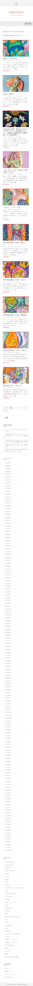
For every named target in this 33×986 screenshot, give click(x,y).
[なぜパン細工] (16, 84)
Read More (6, 71)
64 (25, 408)
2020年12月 (8, 609)
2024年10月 (8, 506)
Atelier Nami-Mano (10, 871)
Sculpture (7, 911)
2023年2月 (8, 540)
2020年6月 (8, 627)
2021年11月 (8, 578)
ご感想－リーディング (11, 943)
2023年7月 (8, 532)
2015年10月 (8, 787)
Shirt (6, 914)
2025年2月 (8, 497)
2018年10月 (8, 684)
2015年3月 (8, 808)
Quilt (6, 905)
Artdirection (8, 868)
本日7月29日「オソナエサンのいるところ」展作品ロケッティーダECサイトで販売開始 (16, 436)
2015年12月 (8, 782)
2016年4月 (8, 770)
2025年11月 (8, 483)
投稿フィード (8, 972)
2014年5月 (8, 836)
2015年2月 (8, 810)
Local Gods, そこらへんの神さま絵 (14, 888)
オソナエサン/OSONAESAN (12, 934)
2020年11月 (8, 612)
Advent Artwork (9, 865)
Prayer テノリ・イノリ (11, 902)
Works (7, 928)
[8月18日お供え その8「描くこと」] (16, 233)
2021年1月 (8, 606)
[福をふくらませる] (16, 48)
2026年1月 (8, 477)
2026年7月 (8, 466)
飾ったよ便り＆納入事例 (11, 957)
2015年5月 (8, 802)
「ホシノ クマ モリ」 (12, 207)
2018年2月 (8, 707)
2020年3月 (8, 635)
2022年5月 (8, 566)
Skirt (6, 920)
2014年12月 (8, 816)
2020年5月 (8, 629)
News (6, 891)
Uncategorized (9, 925)
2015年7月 (8, 796)
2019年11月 (8, 647)
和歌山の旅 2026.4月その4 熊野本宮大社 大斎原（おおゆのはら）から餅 (16, 450)
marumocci (16, 12)
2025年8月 (8, 492)
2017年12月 (8, 713)
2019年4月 (8, 667)
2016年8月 (8, 759)
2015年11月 (8, 785)
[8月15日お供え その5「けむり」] (16, 340)
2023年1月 (8, 543)
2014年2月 (8, 845)
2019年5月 (8, 664)
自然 (6, 954)
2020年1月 (8, 641)
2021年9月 (8, 584)
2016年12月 (8, 747)
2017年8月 (8, 724)
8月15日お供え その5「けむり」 (15, 350)
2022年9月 (8, 555)
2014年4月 (8, 839)
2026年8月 (8, 463)
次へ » (6, 411)
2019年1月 (8, 675)
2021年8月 (8, 586)
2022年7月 (8, 561)
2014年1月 (8, 848)
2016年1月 (8, 779)
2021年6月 (8, 592)
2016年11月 (8, 750)
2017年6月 (8, 730)
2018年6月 (8, 696)
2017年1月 (8, 744)
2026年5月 (8, 469)
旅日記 (7, 948)
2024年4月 (8, 518)
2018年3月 (8, 704)
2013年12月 (8, 851)
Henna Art (8, 885)
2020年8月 (8, 621)
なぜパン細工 (8, 94)
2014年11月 (8, 819)
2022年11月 (8, 549)
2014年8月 (8, 828)
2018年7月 (8, 693)
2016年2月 (8, 776)
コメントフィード (10, 974)
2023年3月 (8, 538)
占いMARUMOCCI (9, 946)
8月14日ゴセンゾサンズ (12, 386)
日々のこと (8, 951)
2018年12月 (8, 678)
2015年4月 (8, 805)
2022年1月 (8, 572)
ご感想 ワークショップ (11, 940)
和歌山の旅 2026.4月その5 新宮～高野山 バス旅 (16, 446)
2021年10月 (8, 581)
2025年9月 (8, 489)
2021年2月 (8, 604)
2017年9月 (8, 721)
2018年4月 (8, 701)
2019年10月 (8, 650)
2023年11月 (8, 523)
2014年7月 (8, 830)
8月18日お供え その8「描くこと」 (14, 243)
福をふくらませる (10, 58)
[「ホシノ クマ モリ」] (16, 197)
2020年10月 (8, 615)
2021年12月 (8, 575)
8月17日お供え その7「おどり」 (15, 280)
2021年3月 (8, 601)
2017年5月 (8, 733)
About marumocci (10, 862)
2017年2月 (8, 741)
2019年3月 (8, 670)
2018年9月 (8, 687)
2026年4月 (8, 472)
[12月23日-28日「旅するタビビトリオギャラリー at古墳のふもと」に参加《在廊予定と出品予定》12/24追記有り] (16, 119)
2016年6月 (8, 764)
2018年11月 (8, 681)
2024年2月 (8, 520)
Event (6, 882)
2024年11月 (8, 503)
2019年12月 (8, 644)
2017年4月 (8, 736)
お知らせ (7, 937)
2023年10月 (8, 526)
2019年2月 (8, 673)
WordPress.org (9, 977)
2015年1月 (8, 813)
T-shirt (7, 923)
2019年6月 (8, 661)
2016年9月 (8, 756)
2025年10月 (8, 486)
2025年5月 (8, 495)
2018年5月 (8, 698)
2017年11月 (8, 716)
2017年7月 (8, 727)
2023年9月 (8, 529)
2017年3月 (8, 739)
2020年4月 (8, 632)
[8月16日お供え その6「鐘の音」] (16, 305)
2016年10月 (8, 753)
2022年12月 (8, 546)
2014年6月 (8, 833)
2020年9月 (8, 618)
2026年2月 (8, 474)
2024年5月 (8, 515)
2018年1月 (8, 710)
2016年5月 (8, 767)
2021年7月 (8, 589)
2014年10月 (8, 822)
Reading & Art (9, 908)
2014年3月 (8, 842)
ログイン (7, 969)
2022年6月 (8, 563)
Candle (7, 874)
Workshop (8, 931)
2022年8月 (8, 558)
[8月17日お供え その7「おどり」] (16, 270)
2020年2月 (8, 638)
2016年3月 (8, 773)
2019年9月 (8, 652)
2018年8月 (8, 690)
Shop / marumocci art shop (12, 917)
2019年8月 (8, 655)
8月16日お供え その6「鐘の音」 (15, 315)
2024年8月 (8, 509)
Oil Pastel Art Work (10, 894)
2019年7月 (8, 658)
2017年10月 (8, 718)
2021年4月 (8, 598)
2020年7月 (8, 624)
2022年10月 (8, 552)
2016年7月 (8, 762)
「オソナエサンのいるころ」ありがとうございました (16, 430)
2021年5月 (8, 595)
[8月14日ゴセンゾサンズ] (16, 376)
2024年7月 (8, 512)
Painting (7, 900)
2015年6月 (8, 799)
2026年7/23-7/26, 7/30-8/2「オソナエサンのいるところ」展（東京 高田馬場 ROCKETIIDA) (16, 441)
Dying (6, 879)
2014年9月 (8, 825)
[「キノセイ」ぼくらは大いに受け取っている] (16, 160)
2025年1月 (8, 500)
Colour (7, 877)
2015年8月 (8, 793)
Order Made (8, 897)
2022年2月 (8, 569)
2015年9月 (8, 790)
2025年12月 (8, 480)
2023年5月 (8, 535)
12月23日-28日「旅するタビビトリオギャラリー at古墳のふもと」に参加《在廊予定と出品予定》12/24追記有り (15, 132)
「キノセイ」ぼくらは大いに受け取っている (15, 171)
